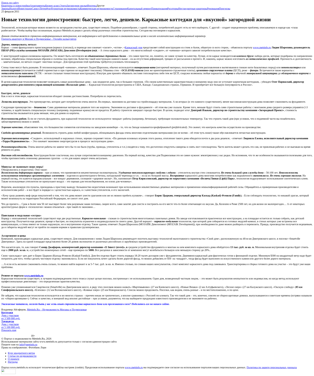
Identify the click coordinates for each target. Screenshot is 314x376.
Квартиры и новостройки (15, 5)
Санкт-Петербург (41, 8)
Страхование (120, 8)
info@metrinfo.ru (28, 344)
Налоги (13, 8)
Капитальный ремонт (139, 8)
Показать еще (8, 330)
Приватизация (159, 8)
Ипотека (91, 5)
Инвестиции (25, 8)
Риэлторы (172, 8)
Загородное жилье (77, 5)
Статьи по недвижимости (22, 356)
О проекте (13, 359)
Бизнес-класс (52, 5)
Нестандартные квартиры (192, 8)
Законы (5, 8)
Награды (13, 361)
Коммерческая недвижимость (96, 8)
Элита (63, 5)
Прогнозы (224, 8)
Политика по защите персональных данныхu (272, 367)
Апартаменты (37, 5)
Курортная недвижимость (65, 8)
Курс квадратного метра (21, 353)
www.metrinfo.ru (262, 47)
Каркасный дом (133, 47)
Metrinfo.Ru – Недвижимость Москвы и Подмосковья (57, 309)
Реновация (213, 8)
